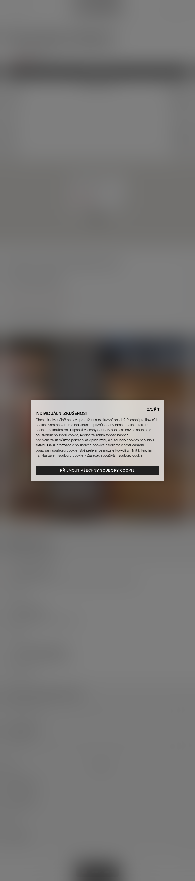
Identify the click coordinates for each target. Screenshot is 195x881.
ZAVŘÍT (153, 409)
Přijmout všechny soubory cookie (97, 470)
